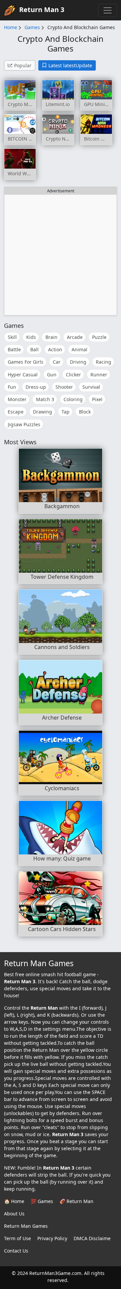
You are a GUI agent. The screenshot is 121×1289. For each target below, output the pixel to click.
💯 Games (42, 1201)
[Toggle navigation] (107, 10)
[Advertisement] (60, 255)
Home (10, 27)
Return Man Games (26, 1226)
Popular (23, 65)
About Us (14, 1213)
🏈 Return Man (76, 1201)
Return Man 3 (41, 9)
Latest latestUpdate (70, 65)
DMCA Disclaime (92, 1238)
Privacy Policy (52, 1238)
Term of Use (17, 1238)
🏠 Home (14, 1201)
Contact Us (16, 1251)
